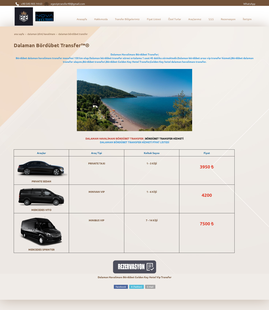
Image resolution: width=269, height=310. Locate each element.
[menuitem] (82, 19)
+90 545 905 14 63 (31, 3)
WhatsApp (249, 3)
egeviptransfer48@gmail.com (68, 3)
